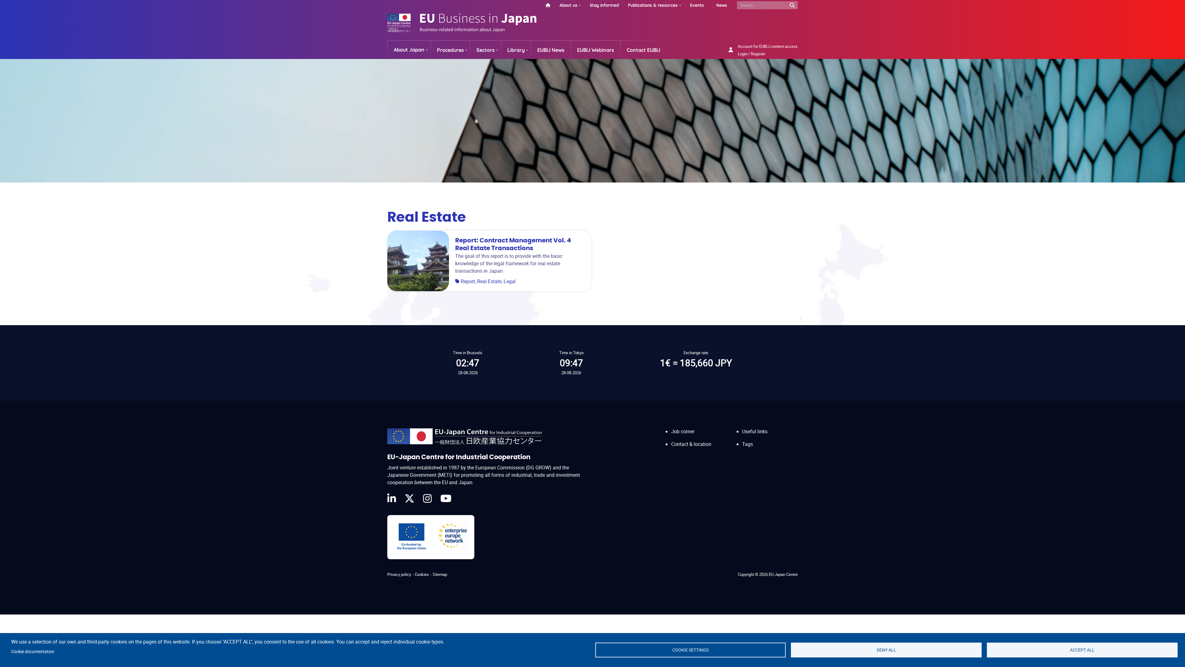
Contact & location (691, 444)
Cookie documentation (32, 651)
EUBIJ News (550, 50)
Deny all (886, 650)
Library (516, 50)
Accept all (1082, 650)
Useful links (754, 431)
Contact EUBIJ (643, 50)
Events (697, 5)
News (721, 5)
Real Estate (489, 281)
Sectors (485, 50)
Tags (747, 444)
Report (468, 281)
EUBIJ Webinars (595, 50)
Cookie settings (690, 650)
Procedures (450, 50)
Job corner (682, 431)
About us (568, 5)
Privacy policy (399, 574)
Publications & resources (653, 5)
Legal (510, 281)
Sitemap (440, 574)
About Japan (409, 50)
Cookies (422, 574)
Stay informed (604, 5)
